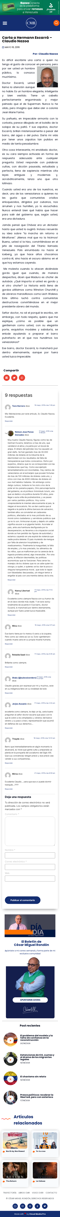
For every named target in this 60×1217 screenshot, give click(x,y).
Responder (9, 421)
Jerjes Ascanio (19, 704)
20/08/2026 (25, 1043)
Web (7, 873)
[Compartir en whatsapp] (22, 378)
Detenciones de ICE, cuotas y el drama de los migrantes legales (37, 1057)
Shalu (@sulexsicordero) (24, 678)
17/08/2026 (25, 1100)
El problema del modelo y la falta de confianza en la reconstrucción (36, 1038)
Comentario (12, 814)
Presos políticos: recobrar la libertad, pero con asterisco (36, 1096)
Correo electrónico (16, 861)
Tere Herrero (18, 406)
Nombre (10, 850)
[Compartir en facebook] (6, 378)
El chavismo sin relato (33, 1076)
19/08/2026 (25, 1063)
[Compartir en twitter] (14, 378)
